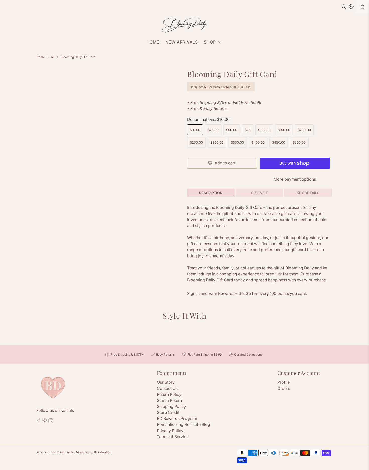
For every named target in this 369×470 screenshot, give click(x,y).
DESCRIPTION (211, 193)
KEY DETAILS (308, 193)
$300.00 (216, 142)
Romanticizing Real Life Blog (183, 424)
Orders (283, 388)
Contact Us (167, 388)
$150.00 (284, 130)
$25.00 (213, 130)
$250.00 (196, 142)
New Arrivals (181, 42)
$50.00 (231, 130)
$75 (248, 130)
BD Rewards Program (177, 418)
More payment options (295, 179)
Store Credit (168, 412)
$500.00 (299, 142)
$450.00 (278, 142)
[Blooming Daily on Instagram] (50, 421)
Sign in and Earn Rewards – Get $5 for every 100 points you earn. (247, 293)
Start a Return (169, 400)
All (52, 57)
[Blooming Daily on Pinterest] (44, 421)
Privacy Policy (170, 430)
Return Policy (169, 394)
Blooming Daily (61, 452)
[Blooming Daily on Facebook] (38, 421)
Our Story (166, 382)
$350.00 (237, 142)
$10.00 (195, 130)
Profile (283, 382)
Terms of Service (173, 436)
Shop (210, 42)
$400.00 (258, 142)
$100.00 (264, 130)
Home (152, 42)
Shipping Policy (171, 406)
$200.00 (304, 130)
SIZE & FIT (259, 193)
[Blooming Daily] (184, 25)
